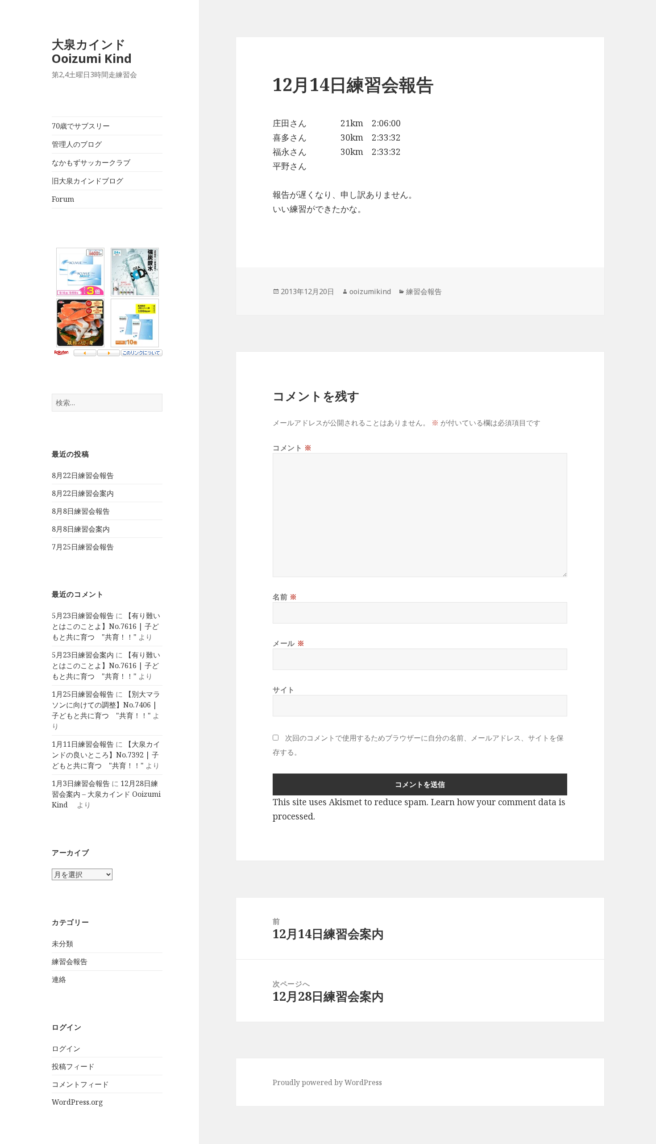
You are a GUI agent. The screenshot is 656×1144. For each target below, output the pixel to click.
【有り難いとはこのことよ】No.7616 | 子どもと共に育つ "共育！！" (106, 626)
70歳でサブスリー (81, 126)
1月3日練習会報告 (81, 783)
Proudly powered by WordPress (327, 1082)
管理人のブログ (77, 144)
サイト (284, 690)
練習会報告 (69, 961)
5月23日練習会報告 (83, 615)
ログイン (66, 1048)
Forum (63, 199)
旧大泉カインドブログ (87, 181)
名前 (285, 597)
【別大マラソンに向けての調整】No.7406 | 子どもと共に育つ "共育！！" (106, 704)
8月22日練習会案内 (83, 493)
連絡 (59, 979)
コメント (292, 448)
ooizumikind (370, 291)
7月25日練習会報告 (83, 547)
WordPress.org (77, 1102)
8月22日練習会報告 (83, 475)
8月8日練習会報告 (81, 511)
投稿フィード (73, 1066)
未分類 (62, 943)
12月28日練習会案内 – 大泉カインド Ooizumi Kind (106, 794)
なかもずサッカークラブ (91, 162)
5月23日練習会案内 (83, 655)
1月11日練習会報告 (83, 744)
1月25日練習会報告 (83, 694)
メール (288, 643)
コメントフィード (80, 1084)
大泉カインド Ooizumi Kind (98, 51)
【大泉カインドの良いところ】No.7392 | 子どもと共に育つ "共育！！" (106, 754)
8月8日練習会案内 (81, 529)
